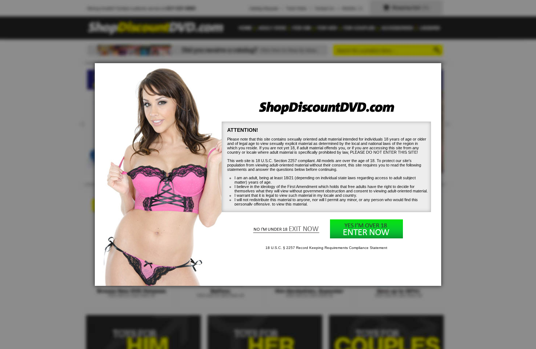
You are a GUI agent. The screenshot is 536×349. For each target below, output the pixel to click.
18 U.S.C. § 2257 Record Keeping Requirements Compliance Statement (326, 248)
